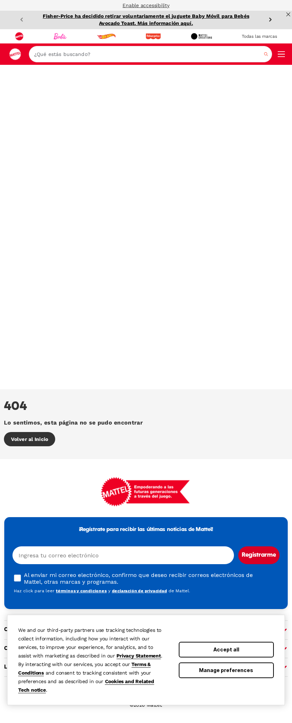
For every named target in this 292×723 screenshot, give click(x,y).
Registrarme (259, 555)
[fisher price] (153, 36)
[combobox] (150, 54)
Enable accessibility (146, 5)
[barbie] (60, 36)
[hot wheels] (106, 36)
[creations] (201, 36)
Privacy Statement (138, 656)
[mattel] (19, 36)
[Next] (270, 19)
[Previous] (21, 19)
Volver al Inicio (29, 439)
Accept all (226, 649)
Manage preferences (226, 670)
